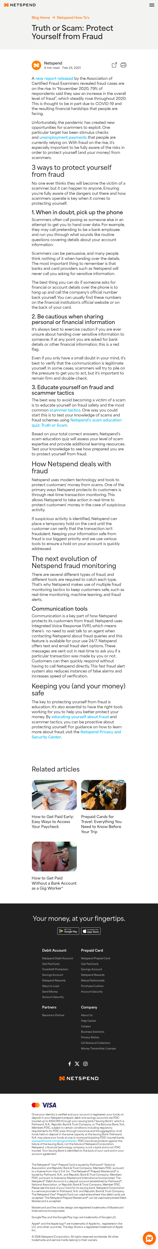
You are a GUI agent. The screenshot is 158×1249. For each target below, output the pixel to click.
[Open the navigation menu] (152, 5)
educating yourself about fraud (80, 716)
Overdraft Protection (55, 969)
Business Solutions (92, 1031)
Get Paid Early (51, 963)
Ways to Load (50, 986)
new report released (54, 78)
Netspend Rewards (54, 980)
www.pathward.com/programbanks (54, 1141)
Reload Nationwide (93, 980)
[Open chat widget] (149, 1238)
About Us (87, 1015)
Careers (86, 1026)
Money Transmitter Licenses (98, 1048)
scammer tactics (65, 409)
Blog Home (41, 17)
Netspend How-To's (73, 17)
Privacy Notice (90, 1037)
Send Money (50, 991)
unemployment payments (63, 137)
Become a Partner (53, 1015)
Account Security (53, 997)
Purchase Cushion (92, 986)
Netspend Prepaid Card (95, 958)
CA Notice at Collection (95, 1042)
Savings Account (52, 974)
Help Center (88, 1020)
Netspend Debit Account (57, 958)
